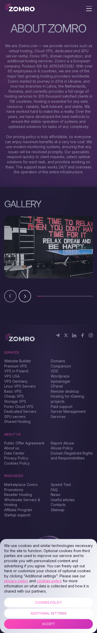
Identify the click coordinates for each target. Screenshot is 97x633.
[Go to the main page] (20, 7)
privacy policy (16, 581)
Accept (48, 624)
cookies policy (49, 581)
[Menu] (89, 9)
